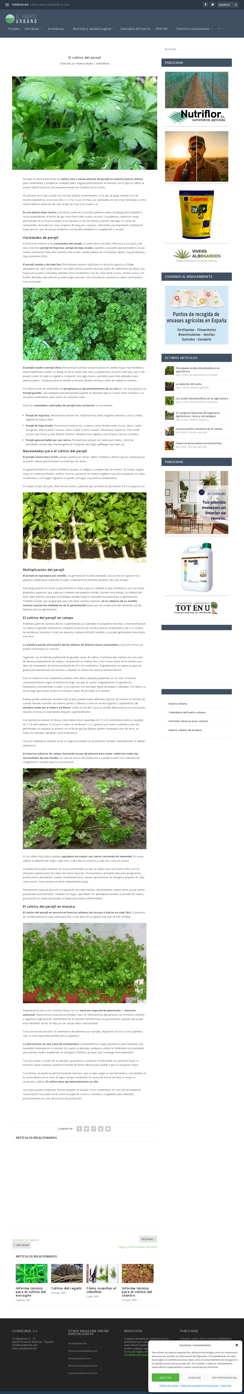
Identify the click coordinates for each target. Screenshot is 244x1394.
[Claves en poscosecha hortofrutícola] (169, 445)
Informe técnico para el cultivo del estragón (31, 1291)
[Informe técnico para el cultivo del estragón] (32, 1273)
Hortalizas (32, 29)
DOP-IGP (162, 29)
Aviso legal (225, 1385)
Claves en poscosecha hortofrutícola (198, 443)
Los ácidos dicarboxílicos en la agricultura (202, 398)
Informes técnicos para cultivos (188, 721)
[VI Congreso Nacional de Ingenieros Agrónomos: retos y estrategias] (169, 415)
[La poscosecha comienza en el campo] (169, 431)
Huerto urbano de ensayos (185, 730)
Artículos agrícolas (199, 387)
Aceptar (165, 1377)
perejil (66, 199)
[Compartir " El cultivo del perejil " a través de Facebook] (79, 1128)
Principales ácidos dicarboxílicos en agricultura (198, 369)
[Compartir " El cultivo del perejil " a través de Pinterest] (93, 1128)
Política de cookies (169, 1385)
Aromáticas (56, 29)
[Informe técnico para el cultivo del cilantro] (138, 1273)
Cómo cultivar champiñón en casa (49, 4)
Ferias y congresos (199, 419)
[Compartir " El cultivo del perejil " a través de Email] (107, 1128)
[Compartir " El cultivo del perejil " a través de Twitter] (86, 1128)
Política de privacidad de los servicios (199, 1385)
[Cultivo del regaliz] (67, 1273)
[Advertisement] (84, 1185)
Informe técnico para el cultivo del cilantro (137, 1291)
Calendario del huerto (135, 29)
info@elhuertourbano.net (140, 1355)
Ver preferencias (224, 1377)
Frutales (13, 29)
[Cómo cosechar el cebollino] (102, 1273)
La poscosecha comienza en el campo (199, 428)
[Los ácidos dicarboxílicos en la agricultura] (169, 400)
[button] (237, 1345)
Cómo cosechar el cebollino (101, 1290)
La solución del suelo (188, 384)
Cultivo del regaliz (66, 1288)
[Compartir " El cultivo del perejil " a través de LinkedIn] (100, 1128)
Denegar (194, 1377)
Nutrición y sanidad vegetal (92, 29)
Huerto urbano (84, 63)
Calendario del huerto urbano (187, 712)
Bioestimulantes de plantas (204, 374)
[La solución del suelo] (169, 386)
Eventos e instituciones (193, 29)
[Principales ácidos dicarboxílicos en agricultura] (169, 370)
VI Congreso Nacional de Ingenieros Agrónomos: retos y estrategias (198, 414)
